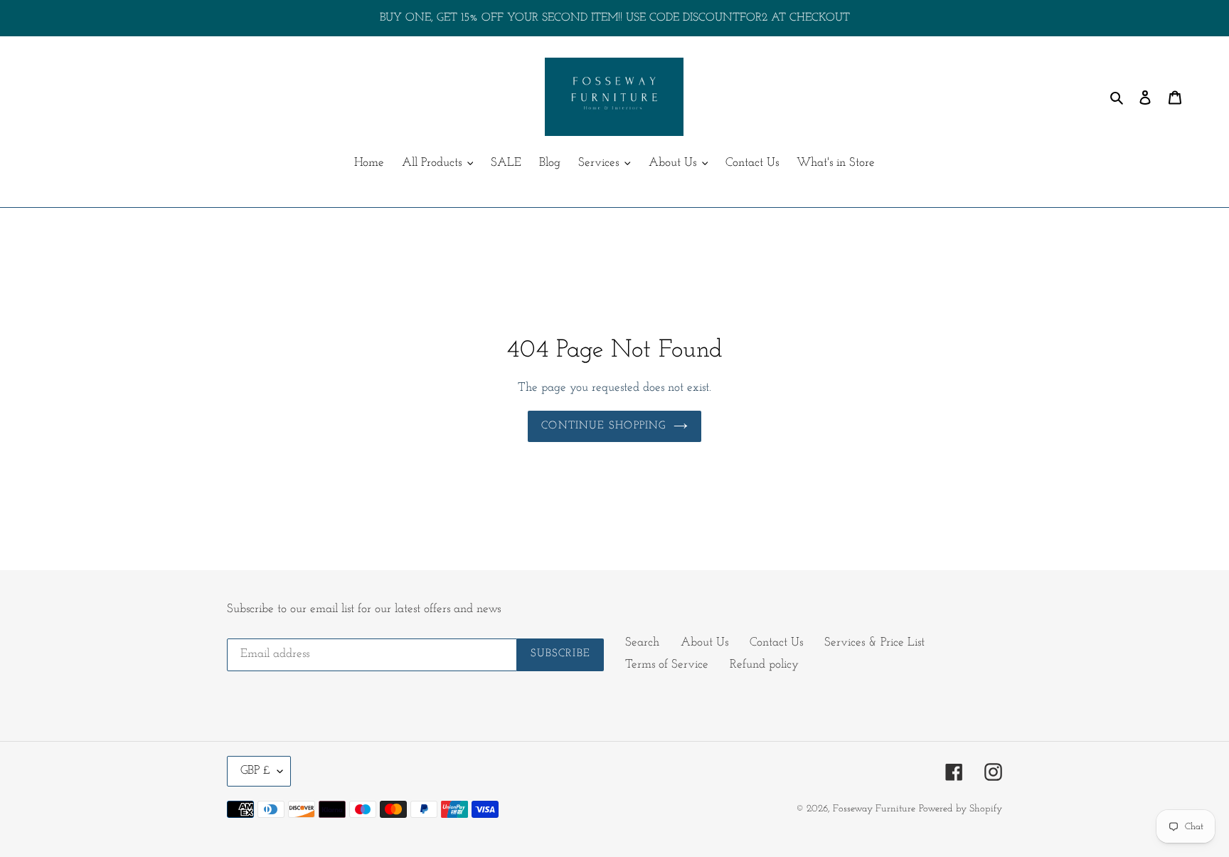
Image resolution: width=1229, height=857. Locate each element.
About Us (704, 642)
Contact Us (776, 642)
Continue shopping (603, 426)
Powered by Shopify (960, 809)
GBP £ (255, 770)
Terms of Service (666, 664)
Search (642, 642)
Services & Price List (874, 642)
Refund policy (764, 664)
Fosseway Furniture (874, 809)
